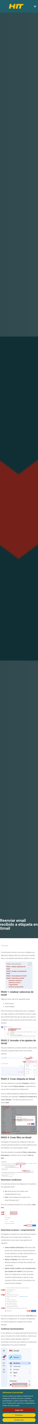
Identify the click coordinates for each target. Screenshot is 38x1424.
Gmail (32, 958)
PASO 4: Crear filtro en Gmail (15, 978)
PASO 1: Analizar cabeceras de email (15, 968)
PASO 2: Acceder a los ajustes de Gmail (16, 972)
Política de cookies (26, 1405)
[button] (35, 6)
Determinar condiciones (15, 980)
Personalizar (19, 1415)
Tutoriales (4, 946)
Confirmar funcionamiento (16, 987)
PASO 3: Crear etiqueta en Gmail (16, 976)
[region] (19, 1406)
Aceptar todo (19, 1410)
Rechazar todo (19, 1420)
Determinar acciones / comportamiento (15, 983)
